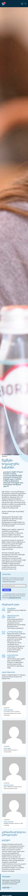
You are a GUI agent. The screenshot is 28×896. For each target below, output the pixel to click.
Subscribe (6, 590)
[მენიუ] (22, 3)
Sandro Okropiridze (8, 709)
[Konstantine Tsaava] (14, 768)
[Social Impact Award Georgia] (7, 3)
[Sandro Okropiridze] (14, 693)
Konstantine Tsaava (9, 785)
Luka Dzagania (7, 748)
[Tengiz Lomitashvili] (14, 805)
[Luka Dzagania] (14, 732)
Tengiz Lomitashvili (8, 821)
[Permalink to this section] (16, 672)
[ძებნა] (25, 3)
